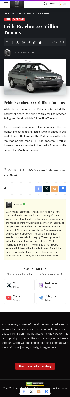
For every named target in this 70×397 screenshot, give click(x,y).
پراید (6, 174)
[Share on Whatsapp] (23, 42)
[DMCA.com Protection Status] (35, 383)
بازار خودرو (58, 169)
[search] (45, 4)
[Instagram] (51, 285)
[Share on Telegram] (28, 42)
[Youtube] (19, 298)
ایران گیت (46, 169)
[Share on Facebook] (12, 42)
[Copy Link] (34, 42)
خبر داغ (13, 174)
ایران (36, 169)
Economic (18, 19)
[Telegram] (51, 298)
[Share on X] (17, 42)
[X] (19, 285)
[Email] (39, 391)
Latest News (25, 169)
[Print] (40, 42)
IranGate (18, 204)
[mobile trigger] (7, 4)
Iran (7, 19)
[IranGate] (17, 4)
